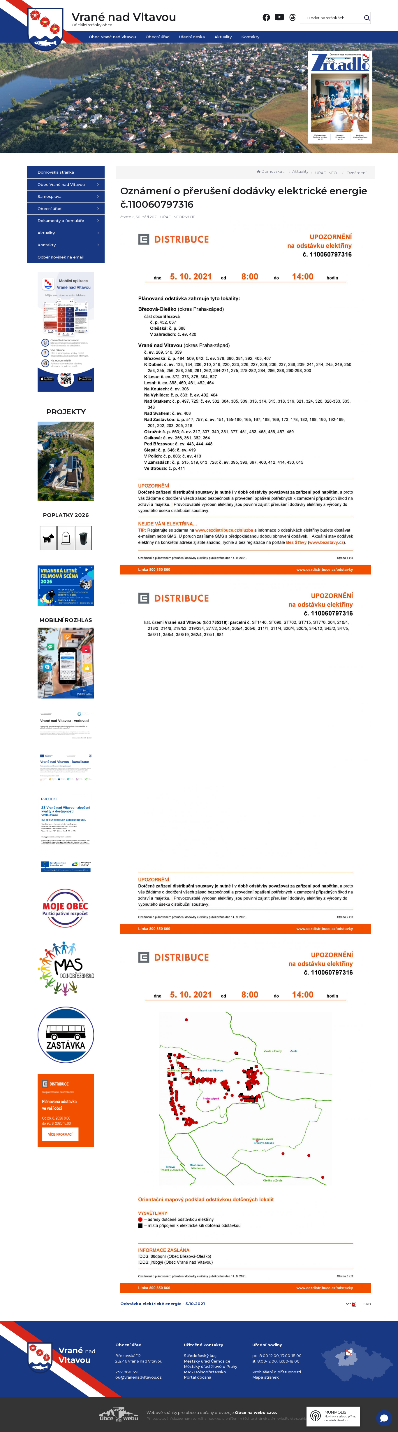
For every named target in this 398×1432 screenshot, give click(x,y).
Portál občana (197, 1377)
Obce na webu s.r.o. (256, 1412)
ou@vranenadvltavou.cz (138, 1377)
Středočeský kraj (200, 1355)
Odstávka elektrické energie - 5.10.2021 (162, 1303)
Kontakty (250, 36)
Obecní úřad (158, 36)
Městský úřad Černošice (207, 1361)
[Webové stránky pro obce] (85, 1414)
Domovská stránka (273, 171)
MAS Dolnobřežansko (205, 1372)
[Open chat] (384, 1418)
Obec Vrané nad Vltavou (112, 36)
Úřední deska (192, 36)
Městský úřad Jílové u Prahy (210, 1366)
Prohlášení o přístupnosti (276, 1372)
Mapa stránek (265, 1377)
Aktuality (223, 36)
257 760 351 (126, 1372)
